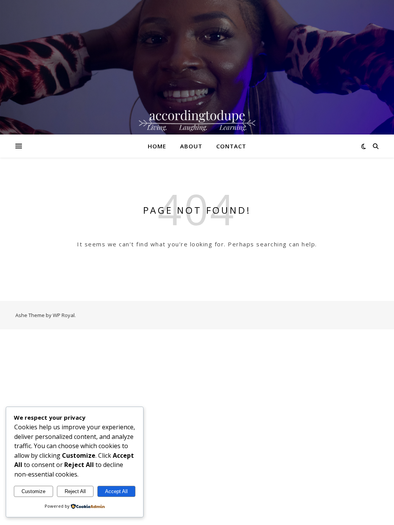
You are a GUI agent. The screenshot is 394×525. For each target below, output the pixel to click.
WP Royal (64, 315)
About (191, 146)
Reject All (75, 491)
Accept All (116, 491)
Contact (231, 146)
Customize (33, 491)
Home (157, 146)
